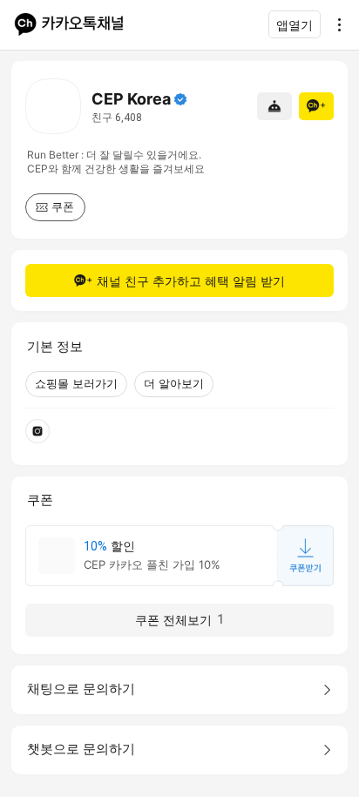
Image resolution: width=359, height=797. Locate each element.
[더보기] (334, 24)
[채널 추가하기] (316, 106)
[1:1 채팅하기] (274, 106)
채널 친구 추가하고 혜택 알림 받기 (191, 281)
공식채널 (180, 99)
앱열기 (294, 24)
